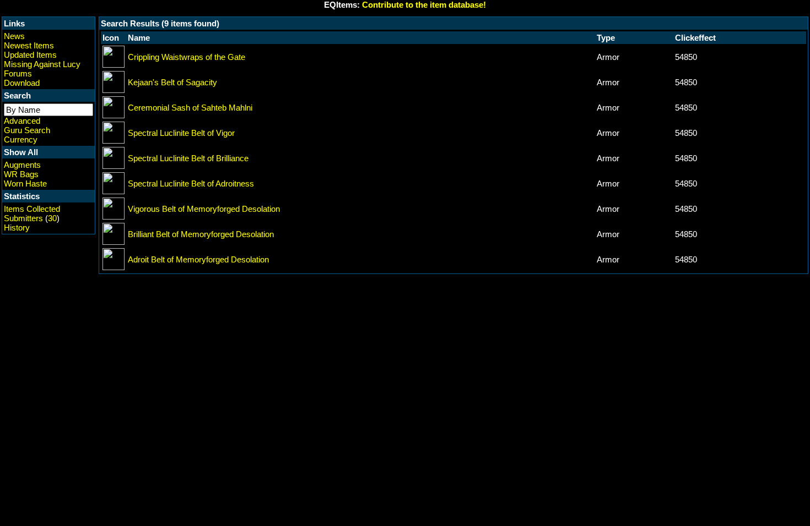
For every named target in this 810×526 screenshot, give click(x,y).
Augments (22, 164)
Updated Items (30, 54)
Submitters (23, 218)
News (14, 36)
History (17, 227)
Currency (20, 139)
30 (52, 218)
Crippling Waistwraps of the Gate (186, 57)
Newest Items (29, 45)
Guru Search (27, 130)
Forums (18, 73)
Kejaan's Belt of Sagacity (172, 82)
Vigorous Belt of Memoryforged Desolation (204, 208)
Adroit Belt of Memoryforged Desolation (198, 259)
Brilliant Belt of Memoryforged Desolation (201, 234)
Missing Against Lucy (42, 64)
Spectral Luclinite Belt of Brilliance (188, 158)
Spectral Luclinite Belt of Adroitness (191, 183)
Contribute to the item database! (424, 4)
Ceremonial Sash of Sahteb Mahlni (190, 107)
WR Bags (21, 174)
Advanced (22, 120)
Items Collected (32, 208)
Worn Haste (25, 183)
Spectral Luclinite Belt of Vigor (181, 133)
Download (22, 82)
